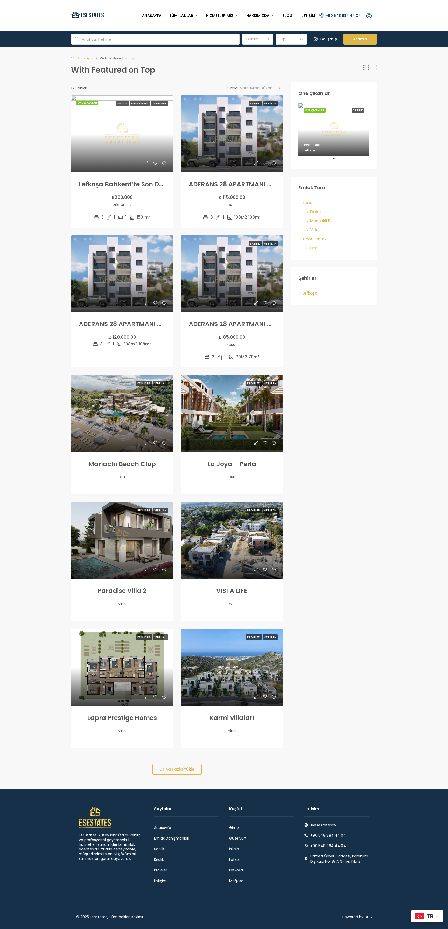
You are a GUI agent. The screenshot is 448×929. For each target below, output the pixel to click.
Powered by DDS (357, 916)
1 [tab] (336, 160)
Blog (287, 15)
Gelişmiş (328, 39)
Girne (234, 827)
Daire (315, 211)
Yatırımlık (159, 104)
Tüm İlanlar (181, 15)
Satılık (122, 104)
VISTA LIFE (231, 590)
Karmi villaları (231, 718)
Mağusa (236, 880)
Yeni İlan (270, 104)
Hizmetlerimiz (219, 15)
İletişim (307, 15)
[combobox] (257, 39)
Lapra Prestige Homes (122, 718)
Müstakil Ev (321, 220)
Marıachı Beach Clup (122, 464)
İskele (234, 848)
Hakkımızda (257, 15)
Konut (308, 202)
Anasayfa (152, 15)
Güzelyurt (238, 838)
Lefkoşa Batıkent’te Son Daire (125, 184)
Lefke (234, 859)
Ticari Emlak (314, 239)
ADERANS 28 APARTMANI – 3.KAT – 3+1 (138, 324)
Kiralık (159, 859)
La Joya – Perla (231, 464)
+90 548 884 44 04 (343, 15)
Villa (314, 230)
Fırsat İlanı (140, 104)
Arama (360, 39)
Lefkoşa (310, 293)
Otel (314, 248)
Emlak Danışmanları (171, 838)
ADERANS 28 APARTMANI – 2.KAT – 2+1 (248, 324)
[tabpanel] (333, 129)
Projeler (144, 383)
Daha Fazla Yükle (177, 769)
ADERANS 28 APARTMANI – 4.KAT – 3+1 (248, 184)
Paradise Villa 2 (121, 590)
